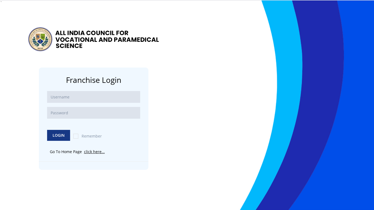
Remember (92, 136)
